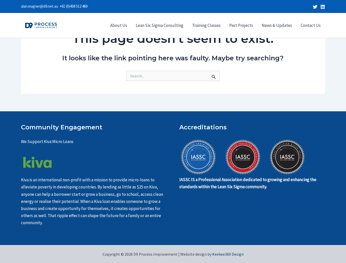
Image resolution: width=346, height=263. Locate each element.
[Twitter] (315, 7)
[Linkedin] (322, 7)
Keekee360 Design (228, 254)
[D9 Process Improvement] (41, 25)
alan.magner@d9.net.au (40, 6)
